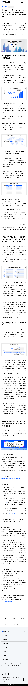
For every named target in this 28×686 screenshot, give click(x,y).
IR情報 (4, 651)
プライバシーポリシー (5, 663)
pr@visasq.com (8, 601)
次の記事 (23, 618)
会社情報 (5, 635)
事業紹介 (5, 639)
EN (22, 2)
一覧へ (14, 618)
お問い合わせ (6, 659)
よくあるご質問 (13, 513)
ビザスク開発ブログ (5, 679)
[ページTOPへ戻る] (24, 679)
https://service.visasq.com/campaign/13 (11, 478)
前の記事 (4, 618)
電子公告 (17, 665)
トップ (2, 624)
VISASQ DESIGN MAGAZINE (7, 681)
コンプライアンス (18, 663)
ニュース (8, 624)
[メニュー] (25, 2)
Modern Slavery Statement (7, 665)
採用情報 (5, 655)
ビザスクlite (5, 502)
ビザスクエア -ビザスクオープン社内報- (9, 677)
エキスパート (6, 643)
